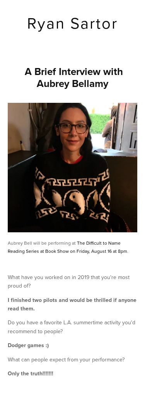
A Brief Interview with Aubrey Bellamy (74, 77)
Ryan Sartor (72, 23)
